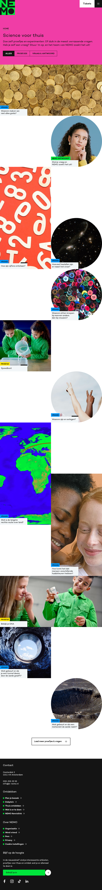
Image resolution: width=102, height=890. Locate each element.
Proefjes (22, 54)
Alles (8, 54)
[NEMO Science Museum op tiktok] (19, 881)
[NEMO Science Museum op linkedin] (27, 881)
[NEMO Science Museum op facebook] (4, 881)
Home (6, 29)
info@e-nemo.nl (11, 784)
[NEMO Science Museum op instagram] (12, 881)
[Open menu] (98, 3)
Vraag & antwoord (43, 54)
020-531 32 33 (10, 781)
